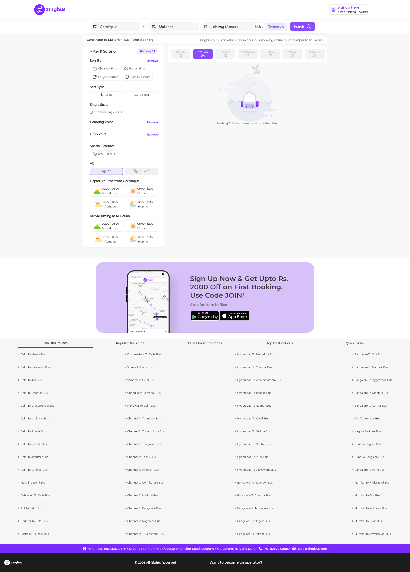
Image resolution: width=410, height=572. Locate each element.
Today (259, 26)
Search (298, 26)
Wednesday (247, 54)
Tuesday (225, 54)
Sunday (180, 54)
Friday (292, 54)
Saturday (315, 54)
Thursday (270, 54)
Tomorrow (276, 26)
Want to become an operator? (235, 562)
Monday (203, 54)
